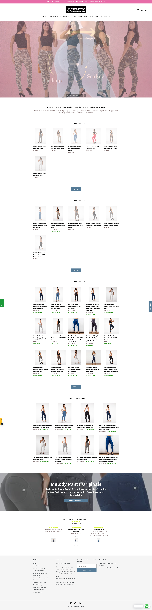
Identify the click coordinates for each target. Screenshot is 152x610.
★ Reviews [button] (150, 307)
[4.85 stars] (76, 521)
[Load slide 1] (70, 95)
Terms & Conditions (39, 582)
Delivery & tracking (39, 568)
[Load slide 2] (72, 95)
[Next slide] (80, 95)
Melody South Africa (78, 606)
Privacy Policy (37, 585)
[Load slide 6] (77, 95)
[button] (31, 595)
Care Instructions (38, 570)
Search (35, 563)
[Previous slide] (67, 95)
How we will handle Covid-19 (108, 568)
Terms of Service (38, 589)
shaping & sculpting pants (76, 500)
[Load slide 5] (76, 95)
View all (76, 189)
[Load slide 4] (74, 95)
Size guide (36, 575)
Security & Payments (40, 573)
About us (36, 566)
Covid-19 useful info (39, 587)
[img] (53, 527)
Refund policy (37, 592)
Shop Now (76, 59)
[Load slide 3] (73, 95)
